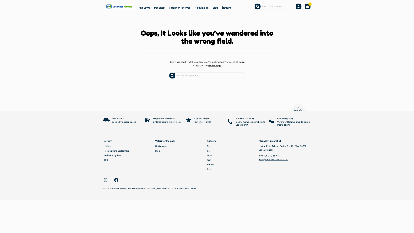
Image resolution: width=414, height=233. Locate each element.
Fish (209, 160)
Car (208, 151)
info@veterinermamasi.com (273, 159)
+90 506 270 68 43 (245, 118)
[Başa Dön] (298, 108)
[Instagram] (105, 180)
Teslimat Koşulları (112, 155)
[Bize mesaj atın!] (271, 121)
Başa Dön (298, 110)
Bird (209, 169)
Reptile (210, 164)
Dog (209, 146)
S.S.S (106, 160)
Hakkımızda (201, 7)
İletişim (226, 7)
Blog (215, 7)
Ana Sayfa (144, 7)
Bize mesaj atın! (285, 118)
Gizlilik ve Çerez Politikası (158, 188)
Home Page (214, 65)
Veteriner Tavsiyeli (180, 7)
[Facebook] (116, 180)
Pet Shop (159, 7)
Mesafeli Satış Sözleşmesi (116, 151)
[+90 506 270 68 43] (230, 121)
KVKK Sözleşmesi (180, 188)
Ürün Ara (195, 188)
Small (209, 155)
